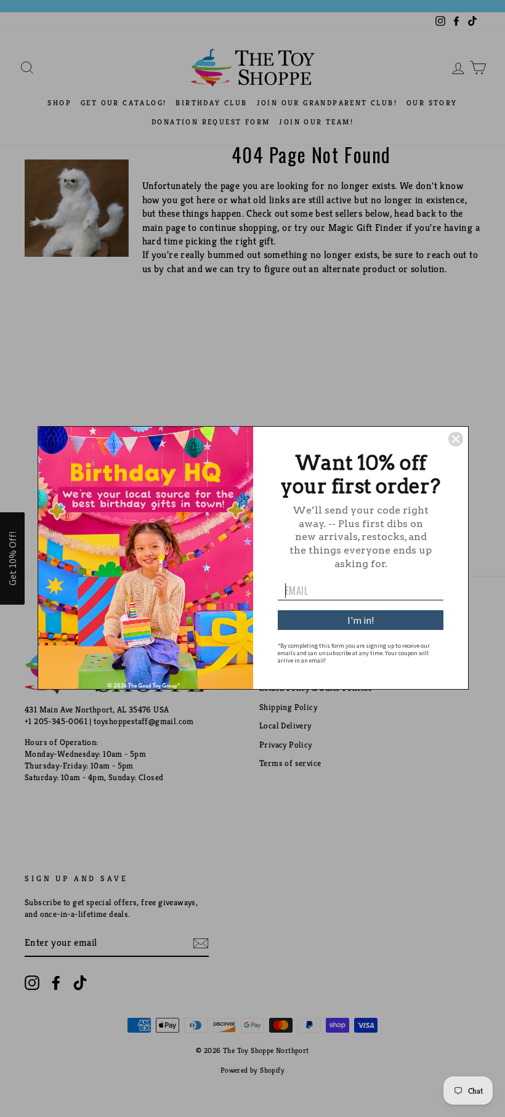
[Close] (455, 439)
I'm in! (360, 620)
